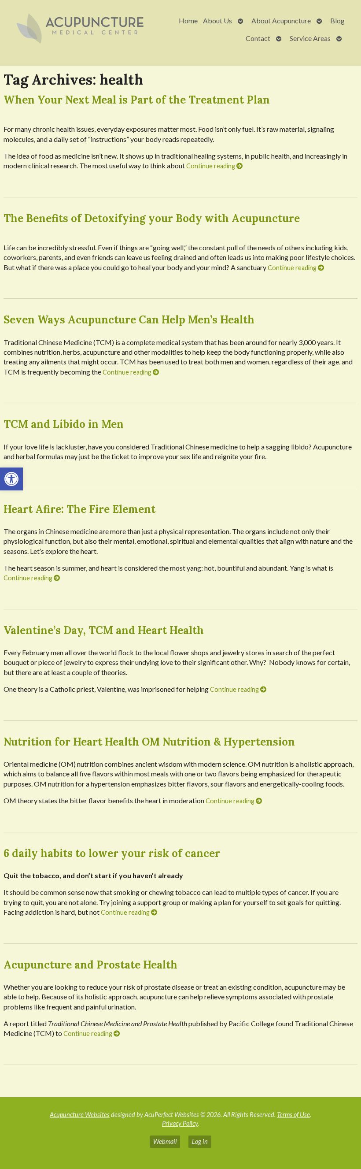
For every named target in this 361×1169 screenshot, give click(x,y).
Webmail (165, 1141)
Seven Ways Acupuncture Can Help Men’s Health (129, 320)
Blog (337, 20)
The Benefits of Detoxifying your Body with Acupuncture (152, 218)
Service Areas (310, 38)
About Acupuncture (281, 20)
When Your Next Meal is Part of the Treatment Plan (137, 100)
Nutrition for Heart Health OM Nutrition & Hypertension (149, 742)
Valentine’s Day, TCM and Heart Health (104, 630)
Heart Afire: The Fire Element (79, 509)
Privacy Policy (180, 1123)
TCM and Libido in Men (64, 424)
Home (188, 20)
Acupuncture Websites (80, 1114)
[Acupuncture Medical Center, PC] (81, 29)
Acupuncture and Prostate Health (90, 965)
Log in (200, 1141)
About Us (217, 20)
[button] (11, 479)
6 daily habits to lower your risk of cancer (112, 853)
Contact (258, 38)
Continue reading (211, 166)
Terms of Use (293, 1114)
